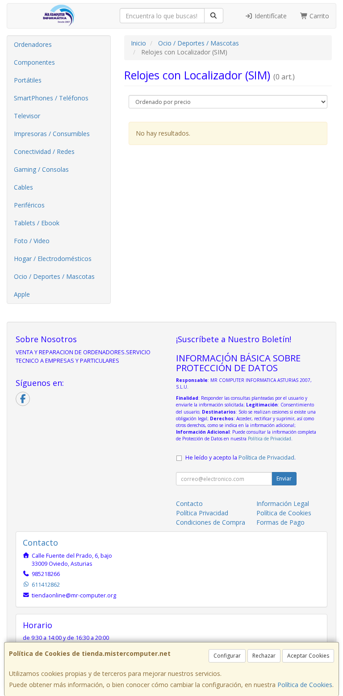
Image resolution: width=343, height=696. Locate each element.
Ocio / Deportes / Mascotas (54, 276)
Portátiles (28, 80)
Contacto (189, 503)
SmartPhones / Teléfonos (51, 98)
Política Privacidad (202, 513)
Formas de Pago (280, 522)
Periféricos (29, 205)
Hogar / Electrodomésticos (53, 258)
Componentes (34, 62)
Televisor (27, 116)
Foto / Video (32, 240)
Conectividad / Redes (44, 151)
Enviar (284, 478)
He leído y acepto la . (240, 457)
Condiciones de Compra (210, 522)
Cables (23, 187)
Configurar (227, 655)
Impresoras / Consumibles (52, 133)
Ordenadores (33, 44)
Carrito (318, 16)
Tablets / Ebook (36, 223)
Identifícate (270, 16)
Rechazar (264, 655)
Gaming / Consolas (41, 169)
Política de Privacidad (269, 438)
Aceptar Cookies (308, 655)
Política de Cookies (304, 684)
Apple (22, 294)
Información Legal (282, 503)
